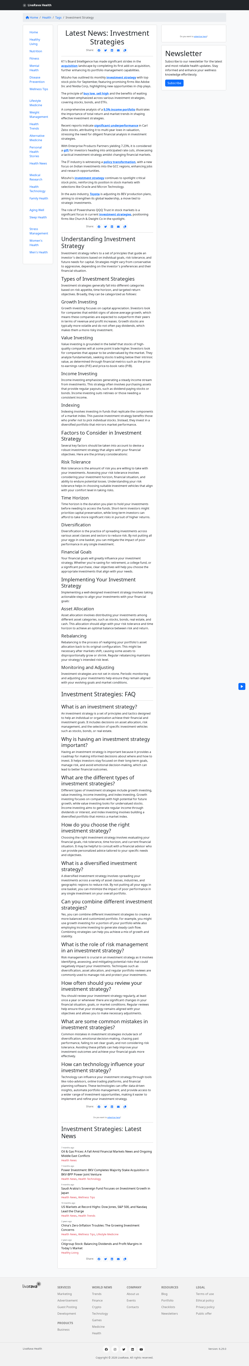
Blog (164, 1294)
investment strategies (115, 214)
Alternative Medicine (37, 138)
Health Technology (37, 189)
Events (131, 1300)
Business (63, 1330)
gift (66, 150)
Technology (100, 1314)
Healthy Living (35, 42)
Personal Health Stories (36, 151)
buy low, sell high (96, 93)
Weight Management (39, 114)
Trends (97, 1294)
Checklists (168, 1307)
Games (97, 1320)
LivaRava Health (40, 5)
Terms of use (205, 1294)
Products (65, 1323)
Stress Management (39, 231)
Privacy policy (205, 1307)
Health (46, 17)
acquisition (69, 66)
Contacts (133, 1307)
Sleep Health (38, 217)
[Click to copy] (125, 50)
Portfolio (167, 1300)
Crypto (96, 1307)
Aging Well (37, 210)
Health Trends (34, 126)
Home (34, 17)
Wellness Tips (39, 89)
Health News (38, 163)
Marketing (64, 1294)
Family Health (39, 198)
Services (64, 1287)
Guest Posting (67, 1307)
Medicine (98, 1327)
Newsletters (169, 1314)
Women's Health (36, 243)
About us (133, 1294)
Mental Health (34, 68)
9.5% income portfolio (119, 109)
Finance (97, 1300)
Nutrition (36, 51)
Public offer (204, 1314)
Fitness (34, 58)
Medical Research (36, 177)
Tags (58, 17)
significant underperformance (116, 125)
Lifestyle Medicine (36, 103)
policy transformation (120, 162)
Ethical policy (205, 1300)
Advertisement (67, 1300)
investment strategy (121, 77)
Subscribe (174, 83)
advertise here (113, 1117)
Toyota (95, 194)
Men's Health (39, 252)
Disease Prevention (37, 79)
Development (66, 1314)
